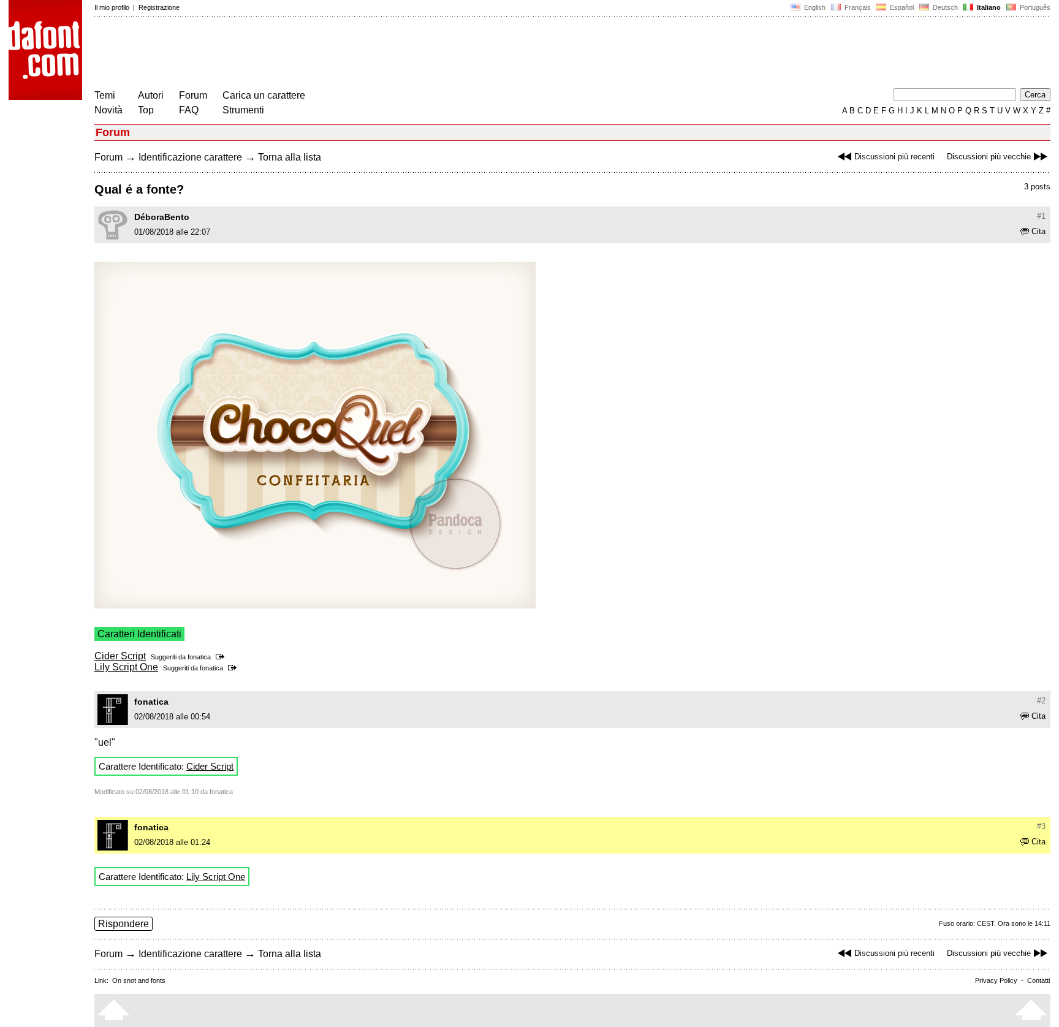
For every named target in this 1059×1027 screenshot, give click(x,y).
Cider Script (120, 656)
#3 (1041, 826)
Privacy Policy (996, 980)
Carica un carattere (263, 95)
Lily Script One (126, 667)
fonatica (199, 657)
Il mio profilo (111, 7)
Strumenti (243, 110)
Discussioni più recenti (894, 156)
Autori (151, 95)
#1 (1041, 216)
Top (146, 110)
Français (857, 7)
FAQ (189, 110)
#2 (1041, 700)
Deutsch (944, 7)
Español (901, 7)
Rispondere (123, 924)
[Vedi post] (222, 657)
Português (1033, 7)
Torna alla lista (289, 157)
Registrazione (159, 7)
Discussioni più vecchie (989, 156)
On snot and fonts (138, 980)
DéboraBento (161, 217)
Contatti (1038, 980)
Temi (104, 95)
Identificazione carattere (190, 157)
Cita (1038, 231)
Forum (193, 95)
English (813, 7)
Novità (108, 110)
